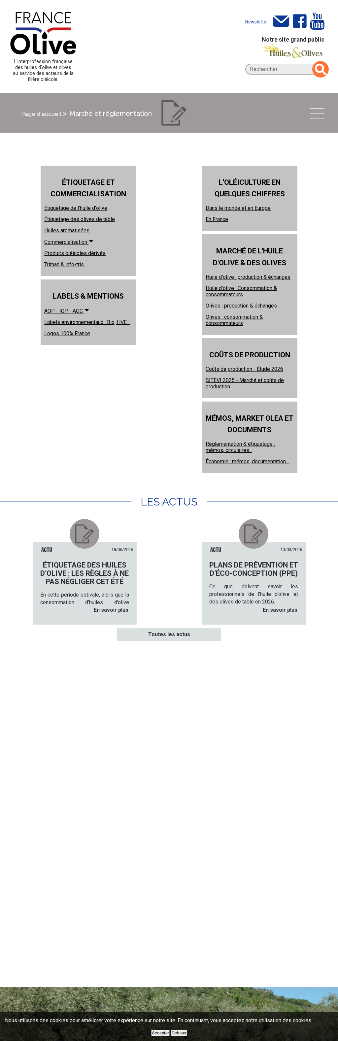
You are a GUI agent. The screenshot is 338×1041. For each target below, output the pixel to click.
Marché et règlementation (110, 113)
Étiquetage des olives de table (79, 219)
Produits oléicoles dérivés (75, 253)
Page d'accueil (41, 114)
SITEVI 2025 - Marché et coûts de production (245, 383)
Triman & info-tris (64, 264)
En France (217, 219)
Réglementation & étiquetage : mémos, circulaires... (240, 447)
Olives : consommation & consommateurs (234, 320)
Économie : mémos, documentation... (247, 461)
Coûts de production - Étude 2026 (244, 369)
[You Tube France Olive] (317, 22)
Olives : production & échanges (241, 306)
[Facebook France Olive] (300, 21)
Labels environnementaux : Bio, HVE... (87, 322)
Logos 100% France (67, 333)
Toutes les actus (169, 634)
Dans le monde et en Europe (238, 208)
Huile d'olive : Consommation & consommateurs (241, 291)
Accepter (160, 1032)
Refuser (179, 1032)
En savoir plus (111, 610)
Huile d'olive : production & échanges (248, 277)
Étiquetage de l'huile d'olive (75, 208)
